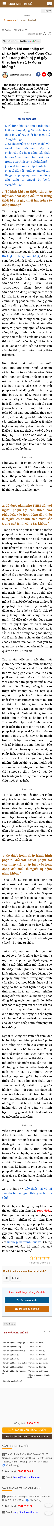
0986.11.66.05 (25, 1471)
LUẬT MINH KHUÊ (21, 3)
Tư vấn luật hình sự (36, 1351)
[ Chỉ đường (32, 1500)
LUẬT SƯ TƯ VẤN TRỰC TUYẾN (27, 1430)
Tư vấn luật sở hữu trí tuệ (14, 1351)
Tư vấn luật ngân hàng (38, 1371)
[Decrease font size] (44, 34)
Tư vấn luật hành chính (13, 1367)
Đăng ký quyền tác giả (12, 1381)
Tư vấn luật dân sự (11, 1355)
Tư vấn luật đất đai (11, 1359)
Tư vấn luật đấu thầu (37, 1367)
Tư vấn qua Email (28, 1308)
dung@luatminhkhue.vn (25, 1512)
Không (15, 1278)
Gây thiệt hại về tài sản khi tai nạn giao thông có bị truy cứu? (27, 1193)
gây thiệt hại (10, 1324)
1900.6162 (44, 1210)
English (47, 11)
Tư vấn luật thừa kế (36, 1355)
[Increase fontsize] (49, 34)
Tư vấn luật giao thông (38, 1363)
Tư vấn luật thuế (35, 1347)
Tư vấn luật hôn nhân (37, 1359)
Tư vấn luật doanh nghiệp (14, 1343)
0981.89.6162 (25, 1506)
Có (6, 1278)
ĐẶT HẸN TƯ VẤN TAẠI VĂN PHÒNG (27, 1436)
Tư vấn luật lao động (12, 1347)
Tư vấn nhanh (28, 1300)
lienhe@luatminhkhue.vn (24, 1242)
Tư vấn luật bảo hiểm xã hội (15, 1363)
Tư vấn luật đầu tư (36, 1343)
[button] (49, 74)
